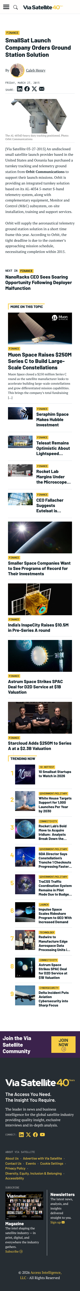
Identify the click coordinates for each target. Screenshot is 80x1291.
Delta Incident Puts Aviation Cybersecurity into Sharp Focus (54, 999)
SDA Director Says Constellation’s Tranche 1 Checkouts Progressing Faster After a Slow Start (55, 860)
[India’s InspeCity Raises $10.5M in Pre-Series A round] (40, 599)
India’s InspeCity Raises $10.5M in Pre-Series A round (38, 627)
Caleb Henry (36, 70)
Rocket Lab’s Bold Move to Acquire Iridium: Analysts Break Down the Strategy (52, 832)
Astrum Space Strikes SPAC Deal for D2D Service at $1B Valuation (35, 687)
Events (31, 1164)
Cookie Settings (51, 1164)
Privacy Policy (15, 1168)
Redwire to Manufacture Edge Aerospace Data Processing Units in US (54, 943)
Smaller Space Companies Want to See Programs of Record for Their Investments (39, 568)
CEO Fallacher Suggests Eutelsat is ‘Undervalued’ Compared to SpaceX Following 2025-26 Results (53, 505)
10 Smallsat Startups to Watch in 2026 (55, 774)
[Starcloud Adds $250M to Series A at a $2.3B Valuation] (40, 717)
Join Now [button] (63, 1042)
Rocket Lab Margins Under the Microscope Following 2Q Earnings (51, 476)
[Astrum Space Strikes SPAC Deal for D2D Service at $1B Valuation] (40, 655)
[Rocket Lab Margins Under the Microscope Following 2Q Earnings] (20, 470)
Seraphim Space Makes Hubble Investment (52, 419)
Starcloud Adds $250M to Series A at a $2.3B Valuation (39, 745)
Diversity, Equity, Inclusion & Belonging (33, 1173)
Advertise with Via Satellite (42, 1158)
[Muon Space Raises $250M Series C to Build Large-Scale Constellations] (40, 328)
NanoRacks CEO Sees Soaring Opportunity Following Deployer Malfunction (38, 282)
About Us (12, 1158)
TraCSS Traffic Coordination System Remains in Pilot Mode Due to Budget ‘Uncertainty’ (55, 887)
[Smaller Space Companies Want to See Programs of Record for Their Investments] (40, 537)
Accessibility (14, 1178)
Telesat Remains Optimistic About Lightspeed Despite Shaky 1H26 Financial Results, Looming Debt (53, 448)
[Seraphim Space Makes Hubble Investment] (20, 413)
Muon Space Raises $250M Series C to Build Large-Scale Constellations (40, 361)
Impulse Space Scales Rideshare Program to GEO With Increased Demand (55, 915)
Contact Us (13, 1164)
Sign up (56, 1222)
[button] (6, 6)
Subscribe (12, 1251)
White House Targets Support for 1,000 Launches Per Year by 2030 (55, 804)
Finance (12, 32)
